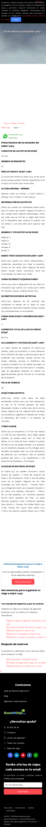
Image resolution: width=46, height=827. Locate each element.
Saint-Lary (5, 127)
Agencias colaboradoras (15, 701)
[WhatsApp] (35, 755)
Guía (16, 127)
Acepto (16, 20)
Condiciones (20, 808)
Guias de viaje (13, 748)
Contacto (11, 732)
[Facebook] (29, 755)
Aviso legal (10, 811)
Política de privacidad (14, 779)
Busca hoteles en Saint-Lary (21, 630)
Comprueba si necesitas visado (22, 659)
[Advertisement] (23, 92)
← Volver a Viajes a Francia (13, 123)
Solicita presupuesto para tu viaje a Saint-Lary (23, 565)
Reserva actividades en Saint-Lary (24, 634)
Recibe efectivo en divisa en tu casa (25, 666)
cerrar (39, 1)
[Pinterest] (23, 755)
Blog (6, 696)
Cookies (31, 808)
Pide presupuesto (23, 582)
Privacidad (8, 808)
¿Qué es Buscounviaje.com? (16, 691)
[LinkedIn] (16, 755)
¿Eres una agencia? (16, 738)
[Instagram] (10, 755)
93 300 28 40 (13, 727)
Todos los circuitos (15, 743)
